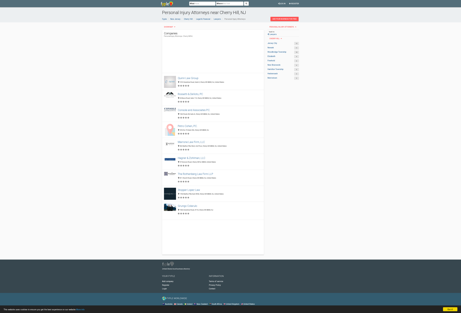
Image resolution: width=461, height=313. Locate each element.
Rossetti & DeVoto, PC (190, 94)
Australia (168, 304)
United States (249, 304)
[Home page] (167, 4)
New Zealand (202, 304)
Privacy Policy (215, 285)
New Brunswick (273, 65)
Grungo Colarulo (187, 205)
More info (80, 309)
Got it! (450, 309)
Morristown (272, 78)
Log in (282, 4)
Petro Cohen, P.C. (187, 126)
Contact (212, 289)
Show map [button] (168, 27)
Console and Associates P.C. (194, 110)
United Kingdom (232, 304)
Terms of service (216, 281)
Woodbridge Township (276, 52)
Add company (167, 281)
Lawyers (273, 34)
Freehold (271, 60)
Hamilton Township (275, 69)
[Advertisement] (207, 56)
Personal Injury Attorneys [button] (281, 27)
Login (164, 289)
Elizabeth (271, 56)
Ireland (189, 304)
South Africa (216, 304)
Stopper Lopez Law (189, 189)
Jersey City (272, 43)
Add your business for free (284, 19)
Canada (179, 304)
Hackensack (272, 73)
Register (295, 4)
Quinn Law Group (188, 78)
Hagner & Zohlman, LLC (191, 158)
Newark (270, 47)
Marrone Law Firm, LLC (191, 142)
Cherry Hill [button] (274, 39)
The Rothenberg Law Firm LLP (195, 173)
